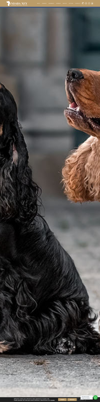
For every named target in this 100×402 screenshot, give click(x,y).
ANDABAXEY (51, 3)
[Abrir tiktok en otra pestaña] (83, 3)
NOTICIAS (71, 3)
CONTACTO (77, 3)
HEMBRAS (58, 3)
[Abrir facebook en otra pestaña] (89, 3)
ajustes (53, 400)
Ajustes (81, 399)
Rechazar (72, 399)
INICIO (38, 3)
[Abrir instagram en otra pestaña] (86, 3)
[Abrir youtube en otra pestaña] (92, 3)
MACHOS (65, 3)
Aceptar (62, 399)
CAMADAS (44, 3)
